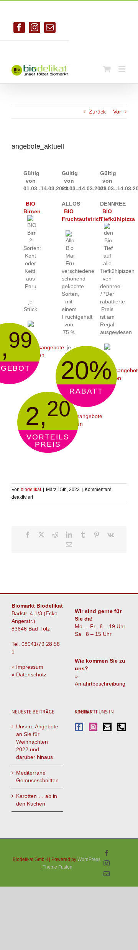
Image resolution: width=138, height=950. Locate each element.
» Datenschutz (29, 674)
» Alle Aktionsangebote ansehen (43, 347)
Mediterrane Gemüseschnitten (37, 776)
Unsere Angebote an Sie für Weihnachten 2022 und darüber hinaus (37, 741)
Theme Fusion (57, 867)
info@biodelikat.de (103, 46)
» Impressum (27, 667)
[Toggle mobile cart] (107, 69)
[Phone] (121, 727)
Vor (117, 112)
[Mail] (107, 727)
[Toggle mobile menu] (122, 69)
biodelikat (31, 489)
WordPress (88, 859)
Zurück (97, 112)
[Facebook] (79, 727)
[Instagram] (93, 727)
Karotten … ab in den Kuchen (36, 800)
